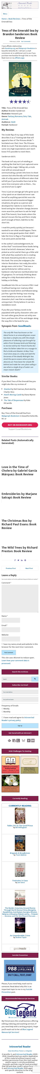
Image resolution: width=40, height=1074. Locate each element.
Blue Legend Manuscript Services (17, 1031)
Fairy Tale (27, 116)
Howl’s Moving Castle (12, 394)
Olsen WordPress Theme (15, 1051)
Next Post (29, 568)
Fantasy (11, 116)
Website (5, 635)
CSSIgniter (28, 1051)
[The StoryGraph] (14, 740)
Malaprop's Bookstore (27, 48)
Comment (6, 583)
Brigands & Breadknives (20, 853)
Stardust (7, 389)
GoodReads (24, 326)
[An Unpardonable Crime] (20, 925)
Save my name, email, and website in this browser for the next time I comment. (20, 645)
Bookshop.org (10, 48)
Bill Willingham (21, 827)
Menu (5, 13)
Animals (5, 119)
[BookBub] (33, 740)
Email (4, 625)
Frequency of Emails (10, 705)
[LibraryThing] (18, 740)
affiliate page (19, 58)
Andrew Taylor (21, 937)
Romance (19, 116)
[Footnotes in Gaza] (20, 869)
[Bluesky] (23, 740)
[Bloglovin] (29, 740)
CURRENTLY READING (20, 806)
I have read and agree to (18, 719)
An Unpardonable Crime (20, 935)
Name (5, 616)
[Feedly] (9, 740)
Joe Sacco (21, 882)
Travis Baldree (21, 855)
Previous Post (11, 568)
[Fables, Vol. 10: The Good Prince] (20, 815)
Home (4, 19)
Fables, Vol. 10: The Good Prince (20, 825)
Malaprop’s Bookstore (11, 416)
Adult (13, 122)
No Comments (25, 41)
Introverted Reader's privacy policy (18, 719)
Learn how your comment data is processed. (15, 662)
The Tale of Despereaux (13, 400)
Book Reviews (14, 19)
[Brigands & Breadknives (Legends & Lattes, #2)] (20, 843)
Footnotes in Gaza (20, 880)
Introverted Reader (20, 1046)
